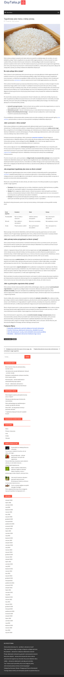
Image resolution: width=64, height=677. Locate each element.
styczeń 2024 (8, 552)
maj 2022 (7, 566)
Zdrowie (7, 438)
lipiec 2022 (8, 561)
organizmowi (7, 152)
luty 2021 (7, 602)
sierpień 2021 (8, 587)
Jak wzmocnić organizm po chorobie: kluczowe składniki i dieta (20, 659)
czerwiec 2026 (9, 505)
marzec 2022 (8, 571)
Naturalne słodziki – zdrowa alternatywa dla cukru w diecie (19, 656)
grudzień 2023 (9, 554)
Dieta (14, 339)
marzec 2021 (8, 599)
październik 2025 (9, 524)
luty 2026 (7, 514)
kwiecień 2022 (9, 569)
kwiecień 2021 (9, 597)
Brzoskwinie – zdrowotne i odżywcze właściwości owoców (19, 651)
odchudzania (17, 80)
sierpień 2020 (8, 616)
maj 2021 (7, 594)
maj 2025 (7, 535)
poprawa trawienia (37, 137)
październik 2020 (9, 611)
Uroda (7, 436)
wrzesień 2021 (9, 585)
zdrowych (6, 174)
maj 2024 (7, 547)
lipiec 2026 (8, 502)
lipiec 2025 (8, 531)
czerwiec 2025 (9, 533)
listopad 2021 (9, 580)
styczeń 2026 (8, 517)
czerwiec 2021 (9, 592)
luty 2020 (7, 630)
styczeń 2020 (8, 632)
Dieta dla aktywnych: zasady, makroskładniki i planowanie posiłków (27, 332)
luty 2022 (7, 573)
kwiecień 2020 (9, 625)
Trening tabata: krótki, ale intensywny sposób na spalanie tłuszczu (21, 670)
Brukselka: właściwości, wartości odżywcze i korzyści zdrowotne (26, 328)
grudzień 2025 (9, 519)
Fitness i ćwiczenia (10, 431)
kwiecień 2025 (9, 538)
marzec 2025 (8, 540)
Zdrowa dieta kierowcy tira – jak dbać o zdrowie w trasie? (19, 647)
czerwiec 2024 (9, 545)
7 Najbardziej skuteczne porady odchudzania (45, 349)
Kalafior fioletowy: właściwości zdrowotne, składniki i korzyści (25, 330)
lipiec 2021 (8, 590)
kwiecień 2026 (9, 509)
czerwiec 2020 (9, 620)
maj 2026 (7, 507)
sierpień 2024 (8, 542)
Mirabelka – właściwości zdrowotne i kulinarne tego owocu (24, 334)
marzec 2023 (8, 557)
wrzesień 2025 (9, 526)
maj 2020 (7, 623)
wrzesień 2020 (9, 613)
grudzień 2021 (9, 578)
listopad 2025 (9, 521)
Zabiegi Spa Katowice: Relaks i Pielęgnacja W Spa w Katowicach (20, 668)
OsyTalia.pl (16, 21)
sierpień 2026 (8, 500)
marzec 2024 (8, 550)
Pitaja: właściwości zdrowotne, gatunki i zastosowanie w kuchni (21, 654)
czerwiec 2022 (9, 564)
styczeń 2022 (8, 576)
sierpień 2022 (8, 559)
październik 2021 (9, 583)
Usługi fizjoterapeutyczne (12, 465)
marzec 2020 (8, 627)
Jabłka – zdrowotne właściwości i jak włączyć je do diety (18, 661)
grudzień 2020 (9, 606)
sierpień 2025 (8, 528)
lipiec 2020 (8, 618)
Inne (6, 433)
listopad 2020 (9, 609)
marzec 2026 (8, 512)
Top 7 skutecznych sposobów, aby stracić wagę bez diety (19, 663)
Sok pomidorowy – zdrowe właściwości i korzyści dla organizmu (18, 457)
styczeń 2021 (8, 604)
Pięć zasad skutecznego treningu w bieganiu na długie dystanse (20, 649)
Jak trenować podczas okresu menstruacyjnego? (17, 666)
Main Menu (9, 12)
